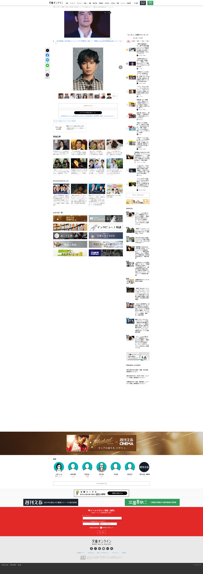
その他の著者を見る (101, 483)
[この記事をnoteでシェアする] (47, 70)
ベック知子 (140, 68)
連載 (90, 3)
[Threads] (99, 548)
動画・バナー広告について (103, 552)
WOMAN (107, 3)
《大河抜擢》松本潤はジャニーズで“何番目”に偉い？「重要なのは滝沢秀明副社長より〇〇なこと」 (89, 42)
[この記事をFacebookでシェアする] (47, 55)
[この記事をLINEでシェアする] (47, 65)
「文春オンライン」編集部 (141, 162)
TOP (54, 7)
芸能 (60, 121)
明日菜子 (140, 134)
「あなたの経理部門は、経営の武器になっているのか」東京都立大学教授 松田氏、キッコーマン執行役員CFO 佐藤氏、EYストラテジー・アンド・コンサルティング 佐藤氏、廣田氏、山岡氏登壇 (61, 201)
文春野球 (129, 3)
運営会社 (124, 552)
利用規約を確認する (95, 527)
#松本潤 (73, 121)
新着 (67, 3)
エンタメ (58, 7)
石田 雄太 (140, 175)
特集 (85, 3)
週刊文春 (95, 3)
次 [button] (121, 67)
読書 (118, 3)
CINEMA (113, 3)
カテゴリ (79, 3)
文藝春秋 (101, 3)
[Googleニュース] (103, 548)
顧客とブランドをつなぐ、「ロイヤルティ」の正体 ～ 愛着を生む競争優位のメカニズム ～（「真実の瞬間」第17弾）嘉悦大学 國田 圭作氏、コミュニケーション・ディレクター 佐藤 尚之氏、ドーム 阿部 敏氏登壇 (97, 201)
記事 (63, 7)
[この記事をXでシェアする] (47, 50)
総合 (141, 38)
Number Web (5, 565)
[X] (95, 548)
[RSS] (111, 548)
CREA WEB (13, 565)
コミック (123, 3)
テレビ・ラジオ (66, 121)
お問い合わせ (91, 552)
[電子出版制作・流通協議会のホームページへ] (83, 558)
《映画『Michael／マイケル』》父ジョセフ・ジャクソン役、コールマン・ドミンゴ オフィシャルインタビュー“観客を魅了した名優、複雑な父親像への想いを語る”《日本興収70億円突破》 (79, 200)
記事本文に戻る (88, 105)
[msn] (107, 548)
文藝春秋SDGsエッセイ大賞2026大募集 (113, 197)
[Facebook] (91, 548)
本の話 (19, 565)
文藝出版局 (140, 119)
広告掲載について (81, 552)
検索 (137, 3)
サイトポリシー (115, 552)
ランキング (72, 3)
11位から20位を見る (138, 195)
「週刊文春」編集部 (142, 55)
